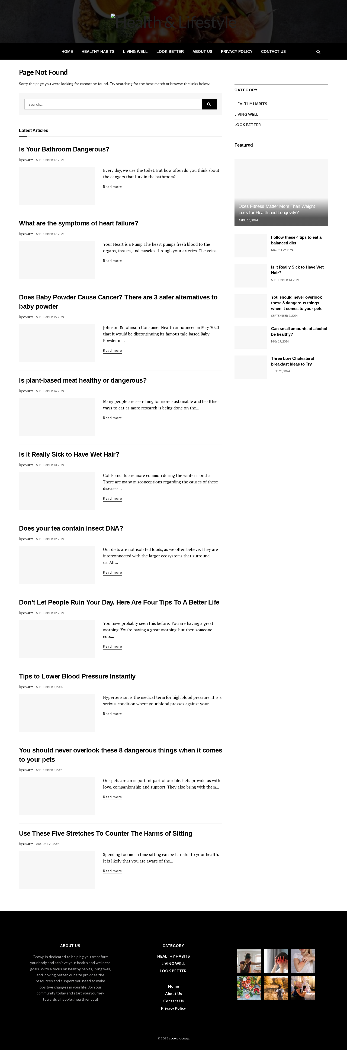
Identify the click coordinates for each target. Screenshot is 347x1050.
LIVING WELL (135, 51)
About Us (202, 51)
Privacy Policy (236, 51)
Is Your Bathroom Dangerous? (64, 149)
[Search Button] (209, 104)
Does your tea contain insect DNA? (71, 528)
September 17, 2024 (50, 159)
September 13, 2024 (50, 465)
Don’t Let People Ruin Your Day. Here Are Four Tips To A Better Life (119, 602)
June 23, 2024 (280, 371)
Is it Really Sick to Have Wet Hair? (69, 454)
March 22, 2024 (282, 250)
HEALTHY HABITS (98, 51)
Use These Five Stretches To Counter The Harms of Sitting (105, 833)
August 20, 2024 (48, 843)
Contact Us (273, 51)
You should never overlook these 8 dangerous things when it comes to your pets (296, 303)
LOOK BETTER (170, 51)
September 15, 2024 (50, 317)
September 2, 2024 (49, 769)
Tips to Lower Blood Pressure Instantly (77, 676)
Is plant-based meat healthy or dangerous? (83, 380)
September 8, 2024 (49, 687)
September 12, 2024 (50, 539)
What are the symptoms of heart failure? (78, 223)
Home (67, 51)
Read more (112, 187)
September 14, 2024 (50, 391)
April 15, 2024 (248, 220)
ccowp (28, 159)
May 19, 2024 (280, 341)
